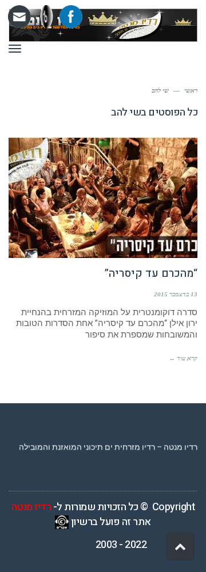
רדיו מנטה (31, 507)
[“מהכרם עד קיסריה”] (103, 198)
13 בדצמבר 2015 (175, 294)
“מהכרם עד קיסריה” (151, 273)
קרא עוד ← (183, 358)
